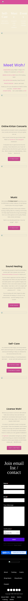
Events (21, 572)
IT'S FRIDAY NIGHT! (14, 159)
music (14, 5)
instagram (21, 139)
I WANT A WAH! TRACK (14, 448)
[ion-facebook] (8, 590)
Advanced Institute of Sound (10, 274)
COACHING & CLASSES (14, 370)
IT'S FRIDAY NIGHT (14, 228)
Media (12, 599)
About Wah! (5, 597)
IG (23, 72)
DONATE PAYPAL (7, 91)
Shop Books (18, 578)
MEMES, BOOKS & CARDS (9, 75)
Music (13, 597)
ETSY (25, 91)
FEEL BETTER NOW (7, 80)
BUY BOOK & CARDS (14, 365)
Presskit (6, 584)
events (23, 5)
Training (13, 572)
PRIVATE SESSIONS (8, 83)
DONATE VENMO (17, 89)
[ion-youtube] (17, 590)
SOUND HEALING (14, 305)
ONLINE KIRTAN (7, 70)
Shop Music (7, 578)
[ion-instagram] (14, 590)
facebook (12, 139)
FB (19, 72)
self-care (4, 5)
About (6, 572)
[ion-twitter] (11, 590)
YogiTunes (6, 436)
